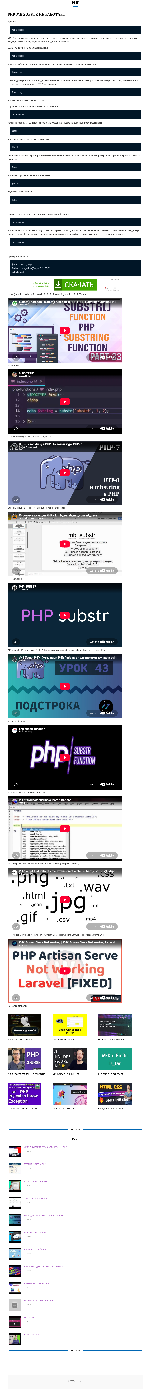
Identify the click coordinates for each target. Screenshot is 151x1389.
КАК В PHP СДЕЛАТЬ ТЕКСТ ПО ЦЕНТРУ (43, 1266)
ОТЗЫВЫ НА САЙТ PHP (35, 1249)
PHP (75, 3)
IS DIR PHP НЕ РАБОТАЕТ (36, 1181)
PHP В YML (29, 1317)
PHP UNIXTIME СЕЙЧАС (35, 1232)
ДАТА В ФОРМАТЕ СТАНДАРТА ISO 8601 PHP (45, 1147)
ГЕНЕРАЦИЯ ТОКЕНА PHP (36, 1283)
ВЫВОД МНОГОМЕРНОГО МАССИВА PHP (43, 1215)
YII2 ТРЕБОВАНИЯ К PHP (36, 1198)
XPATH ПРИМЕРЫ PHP (35, 1164)
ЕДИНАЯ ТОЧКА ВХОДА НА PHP (39, 1300)
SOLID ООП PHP (32, 1334)
